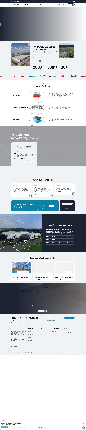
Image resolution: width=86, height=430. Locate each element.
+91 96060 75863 (68, 333)
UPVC (40, 334)
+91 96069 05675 (68, 335)
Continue (75, 417)
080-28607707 (67, 336)
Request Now (69, 317)
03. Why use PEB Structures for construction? (57, 239)
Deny (12, 427)
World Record (34, 4)
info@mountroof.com (16, 1)
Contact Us (42, 4)
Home (21, 4)
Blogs (28, 333)
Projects (29, 336)
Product (28, 4)
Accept (5, 427)
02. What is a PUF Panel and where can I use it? (57, 236)
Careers (29, 339)
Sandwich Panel (42, 330)
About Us (24, 4)
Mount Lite (41, 333)
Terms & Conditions (52, 320)
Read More (14, 279)
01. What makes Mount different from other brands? (58, 229)
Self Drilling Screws (43, 336)
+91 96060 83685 (63, 4)
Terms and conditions (65, 352)
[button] (22, 420)
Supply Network (30, 334)
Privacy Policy (72, 352)
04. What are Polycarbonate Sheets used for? (57, 242)
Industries (29, 337)
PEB (40, 331)
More (37, 4)
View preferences (19, 427)
